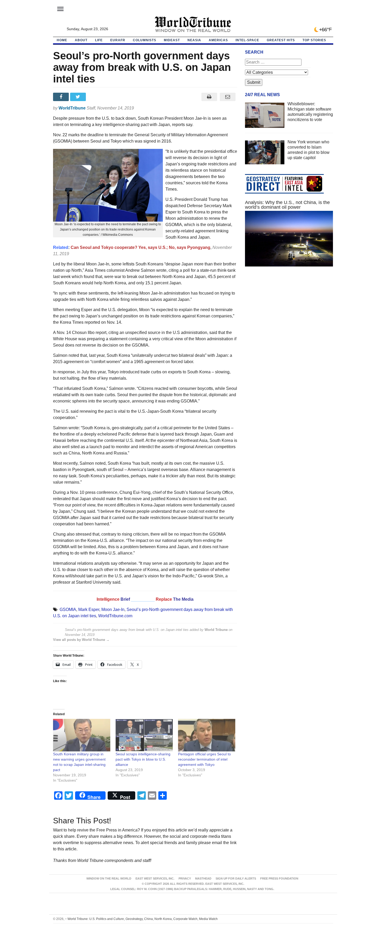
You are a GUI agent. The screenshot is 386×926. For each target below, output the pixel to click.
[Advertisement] (289, 320)
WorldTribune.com (115, 616)
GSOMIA (68, 609)
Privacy (185, 878)
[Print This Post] (209, 97)
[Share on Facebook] (61, 97)
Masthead (203, 878)
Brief (126, 599)
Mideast (172, 40)
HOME (62, 40)
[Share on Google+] (95, 97)
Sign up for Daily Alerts (236, 878)
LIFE (99, 40)
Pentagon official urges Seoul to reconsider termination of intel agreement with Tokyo (204, 759)
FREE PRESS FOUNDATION (279, 878)
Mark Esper (88, 609)
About (81, 40)
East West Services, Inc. (154, 878)
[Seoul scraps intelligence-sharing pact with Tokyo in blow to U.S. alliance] (144, 735)
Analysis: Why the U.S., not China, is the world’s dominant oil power (287, 205)
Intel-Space (247, 40)
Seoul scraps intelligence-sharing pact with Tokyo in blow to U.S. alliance (143, 759)
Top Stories (314, 40)
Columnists (144, 40)
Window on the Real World (108, 878)
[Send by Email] (227, 97)
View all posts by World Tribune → (81, 640)
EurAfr (117, 40)
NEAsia (194, 40)
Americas (218, 40)
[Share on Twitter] (78, 97)
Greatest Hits (281, 40)
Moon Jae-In (112, 609)
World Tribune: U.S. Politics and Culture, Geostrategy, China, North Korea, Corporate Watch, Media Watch (141, 919)
